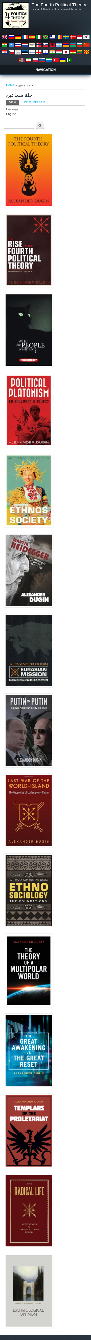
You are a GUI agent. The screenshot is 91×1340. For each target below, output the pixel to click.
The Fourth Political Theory (59, 5)
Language (12, 109)
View (14, 102)
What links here (34, 102)
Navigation (46, 70)
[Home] (15, 28)
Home (10, 85)
